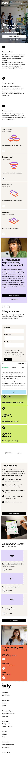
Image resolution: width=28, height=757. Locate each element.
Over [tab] (23, 367)
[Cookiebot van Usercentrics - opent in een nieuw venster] (18, 364)
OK (14, 392)
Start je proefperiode (14, 36)
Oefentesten (5, 742)
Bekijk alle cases (14, 620)
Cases (4, 705)
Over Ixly (4, 703)
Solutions (4, 734)
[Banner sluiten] (25, 363)
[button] (24, 3)
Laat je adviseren (14, 39)
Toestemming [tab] (5, 367)
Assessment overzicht (8, 744)
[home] (5, 3)
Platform (4, 731)
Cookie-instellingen (7, 710)
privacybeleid (7, 354)
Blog (3, 736)
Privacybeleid (5, 716)
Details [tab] (14, 367)
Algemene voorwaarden (8, 713)
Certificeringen (6, 747)
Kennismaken (5, 700)
